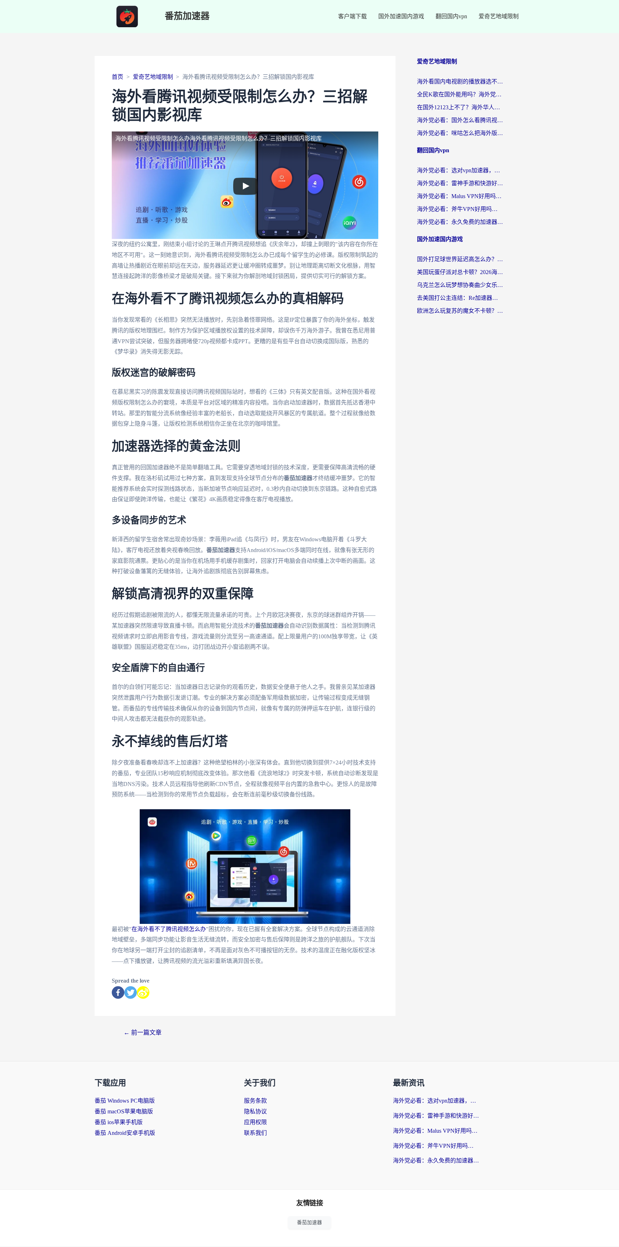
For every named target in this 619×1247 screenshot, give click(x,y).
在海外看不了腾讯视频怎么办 (168, 929)
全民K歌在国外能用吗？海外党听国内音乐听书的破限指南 (460, 94)
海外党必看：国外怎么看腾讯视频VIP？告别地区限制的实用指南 (460, 120)
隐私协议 (255, 1111)
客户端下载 (352, 16)
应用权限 (255, 1122)
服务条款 (255, 1101)
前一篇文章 (143, 1033)
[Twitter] (130, 992)
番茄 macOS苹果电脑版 (124, 1111)
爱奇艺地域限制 (499, 16)
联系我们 (255, 1133)
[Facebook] (118, 992)
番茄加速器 (187, 16)
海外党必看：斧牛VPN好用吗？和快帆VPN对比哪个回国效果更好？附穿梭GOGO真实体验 (460, 209)
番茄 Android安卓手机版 (125, 1133)
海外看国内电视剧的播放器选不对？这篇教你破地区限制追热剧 (460, 81)
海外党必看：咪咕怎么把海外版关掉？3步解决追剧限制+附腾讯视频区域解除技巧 (460, 133)
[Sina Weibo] (143, 992)
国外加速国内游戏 (401, 16)
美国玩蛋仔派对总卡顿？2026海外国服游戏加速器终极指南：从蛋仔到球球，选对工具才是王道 (460, 272)
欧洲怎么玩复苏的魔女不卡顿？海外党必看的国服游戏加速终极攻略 (460, 311)
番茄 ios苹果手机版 (119, 1122)
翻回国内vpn (451, 16)
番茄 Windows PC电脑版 (125, 1101)
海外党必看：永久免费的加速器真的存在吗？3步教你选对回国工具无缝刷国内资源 (460, 222)
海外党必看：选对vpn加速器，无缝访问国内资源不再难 (460, 170)
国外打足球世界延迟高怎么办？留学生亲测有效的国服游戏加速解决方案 (460, 259)
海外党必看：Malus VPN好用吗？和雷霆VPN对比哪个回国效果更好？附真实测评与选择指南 (460, 196)
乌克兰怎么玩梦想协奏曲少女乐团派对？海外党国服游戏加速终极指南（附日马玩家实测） (460, 285)
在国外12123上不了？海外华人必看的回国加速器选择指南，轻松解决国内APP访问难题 (460, 107)
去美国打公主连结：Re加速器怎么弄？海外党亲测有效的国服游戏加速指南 (460, 298)
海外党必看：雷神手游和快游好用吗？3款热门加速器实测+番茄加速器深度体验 (460, 183)
